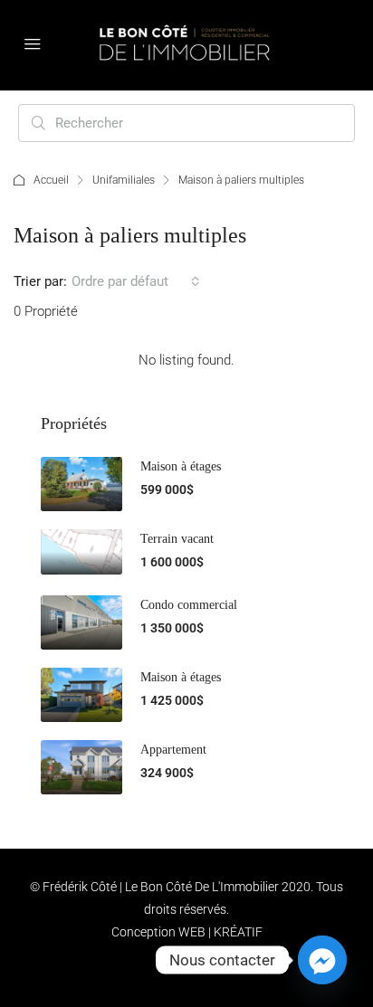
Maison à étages (180, 466)
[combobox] (136, 281)
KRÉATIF (238, 932)
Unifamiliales (123, 180)
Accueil (51, 180)
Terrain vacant (177, 539)
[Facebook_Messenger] (322, 960)
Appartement (173, 749)
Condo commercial (188, 605)
